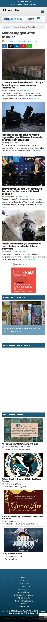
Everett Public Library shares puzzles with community (22, 330)
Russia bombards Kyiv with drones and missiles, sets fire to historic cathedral (21, 246)
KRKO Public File (23, 598)
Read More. (34, 98)
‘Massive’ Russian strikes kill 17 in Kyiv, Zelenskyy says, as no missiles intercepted (23, 85)
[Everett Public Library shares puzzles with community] (23, 313)
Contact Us (23, 580)
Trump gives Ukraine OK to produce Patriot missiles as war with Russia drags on (22, 191)
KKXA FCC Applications (23, 595)
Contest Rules (23, 583)
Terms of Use (23, 606)
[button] (42, 11)
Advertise (24, 577)
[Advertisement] (23, 19)
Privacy (23, 603)
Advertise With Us (23, 2)
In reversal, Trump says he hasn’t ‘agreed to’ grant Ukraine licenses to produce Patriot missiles (22, 137)
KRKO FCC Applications (23, 601)
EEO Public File (23, 586)
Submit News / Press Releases (23, 4)
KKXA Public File (23, 592)
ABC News (27, 90)
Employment (23, 589)
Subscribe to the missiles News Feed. (21, 41)
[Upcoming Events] (23, 430)
